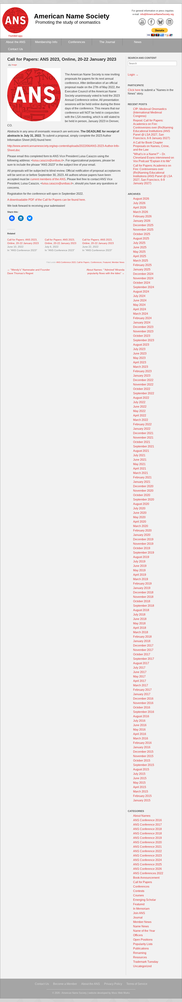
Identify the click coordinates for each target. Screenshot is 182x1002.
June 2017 (139, 672)
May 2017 (139, 676)
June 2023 (139, 353)
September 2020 (143, 499)
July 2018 (139, 614)
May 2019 (139, 570)
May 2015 (139, 782)
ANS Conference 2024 (147, 859)
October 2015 (141, 760)
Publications (141, 948)
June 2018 (139, 618)
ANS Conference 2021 (147, 846)
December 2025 (143, 225)
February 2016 (142, 742)
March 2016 (140, 738)
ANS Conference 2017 (147, 824)
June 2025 (139, 247)
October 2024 (141, 282)
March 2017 (140, 685)
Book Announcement (146, 877)
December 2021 (143, 433)
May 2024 (139, 304)
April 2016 (139, 733)
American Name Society (71, 16)
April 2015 (139, 787)
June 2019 (139, 565)
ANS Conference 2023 (66, 262)
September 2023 (143, 340)
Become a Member (65, 983)
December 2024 (143, 273)
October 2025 (141, 234)
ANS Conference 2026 (147, 868)
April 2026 (139, 207)
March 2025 (140, 260)
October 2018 (141, 601)
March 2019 (140, 579)
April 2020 (139, 521)
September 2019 (143, 552)
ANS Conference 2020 (147, 842)
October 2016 (141, 707)
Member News (118, 262)
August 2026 (141, 198)
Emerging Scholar (144, 899)
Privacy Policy (113, 983)
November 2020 (143, 490)
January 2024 (141, 322)
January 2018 (141, 641)
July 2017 (139, 667)
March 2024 (140, 313)
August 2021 (141, 450)
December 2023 (143, 326)
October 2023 (141, 335)
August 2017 (141, 663)
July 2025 (139, 242)
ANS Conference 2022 (147, 851)
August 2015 (141, 769)
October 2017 (141, 654)
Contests (138, 890)
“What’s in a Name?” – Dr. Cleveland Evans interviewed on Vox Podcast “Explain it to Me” (153, 158)
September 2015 (143, 764)
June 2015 (139, 778)
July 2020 (139, 508)
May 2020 (139, 517)
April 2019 (139, 574)
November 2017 (143, 649)
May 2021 (139, 464)
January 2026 (141, 220)
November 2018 (143, 596)
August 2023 (141, 344)
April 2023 (139, 362)
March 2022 (140, 419)
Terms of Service (136, 983)
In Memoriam (141, 908)
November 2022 (143, 384)
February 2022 (142, 424)
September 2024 (143, 287)
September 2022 (143, 393)
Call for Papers (83, 262)
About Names (141, 815)
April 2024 (139, 309)
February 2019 (142, 583)
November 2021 (143, 437)
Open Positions (142, 939)
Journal (138, 917)
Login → (133, 74)
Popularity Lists (142, 944)
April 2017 (139, 680)
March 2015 (140, 791)
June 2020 (139, 512)
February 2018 (142, 636)
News (137, 42)
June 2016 (139, 725)
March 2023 (140, 366)
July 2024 (139, 295)
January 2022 (141, 428)
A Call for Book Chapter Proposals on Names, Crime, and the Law (151, 146)
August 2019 (141, 557)
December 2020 (143, 486)
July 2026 (139, 203)
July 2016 (139, 720)
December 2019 (143, 539)
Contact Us (15, 49)
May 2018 (139, 623)
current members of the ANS (48, 179)
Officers (138, 935)
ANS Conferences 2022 (148, 873)
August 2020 (141, 503)
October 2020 (141, 495)
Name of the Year (144, 930)
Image (14, 65)
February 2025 (142, 265)
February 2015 (142, 795)
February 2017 (142, 689)
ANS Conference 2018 (147, 829)
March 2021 (140, 472)
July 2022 (139, 402)
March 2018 (140, 632)
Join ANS (139, 913)
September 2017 (143, 658)
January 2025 (141, 269)
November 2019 (143, 543)
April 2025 (139, 256)
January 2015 (141, 800)
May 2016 (139, 729)
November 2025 (143, 229)
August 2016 (141, 716)
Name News (141, 926)
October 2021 (141, 441)
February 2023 (142, 371)
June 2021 (139, 459)
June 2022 (139, 406)
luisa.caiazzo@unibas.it (48, 160)
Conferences (76, 42)
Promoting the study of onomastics (67, 22)
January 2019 (141, 587)
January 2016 (141, 747)
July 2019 (139, 561)
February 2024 (142, 318)
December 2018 (143, 592)
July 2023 (139, 349)
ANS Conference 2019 (147, 837)
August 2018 (141, 610)
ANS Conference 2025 (147, 864)
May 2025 (139, 251)
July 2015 (139, 773)
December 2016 (143, 698)
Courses (138, 895)
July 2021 (139, 455)
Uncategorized (142, 966)
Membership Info (46, 42)
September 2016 (143, 711)
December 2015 (143, 751)
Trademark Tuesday (145, 961)
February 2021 (142, 477)
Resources (140, 957)
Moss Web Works (121, 993)
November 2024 (143, 278)
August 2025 (141, 238)
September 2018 (143, 605)
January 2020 (141, 534)
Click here (134, 89)
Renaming (139, 952)
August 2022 (141, 397)
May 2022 (139, 411)
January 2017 (141, 694)
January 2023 (141, 375)
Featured (107, 262)
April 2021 (139, 468)
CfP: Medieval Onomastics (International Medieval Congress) (150, 112)
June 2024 (139, 300)
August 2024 (141, 291)
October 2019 (141, 548)
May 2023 (139, 357)
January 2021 (141, 481)
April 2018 (139, 627)
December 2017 (143, 645)
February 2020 (142, 530)
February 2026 (142, 216)
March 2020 (140, 526)
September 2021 (143, 446)
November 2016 (143, 703)
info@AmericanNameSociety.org (157, 14)
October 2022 (141, 388)
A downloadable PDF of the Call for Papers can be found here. (46, 199)
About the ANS (15, 42)
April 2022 (139, 415)
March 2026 (140, 211)
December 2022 (143, 380)
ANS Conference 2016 (147, 820)
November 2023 (143, 331)
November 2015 (143, 756)
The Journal (107, 42)
